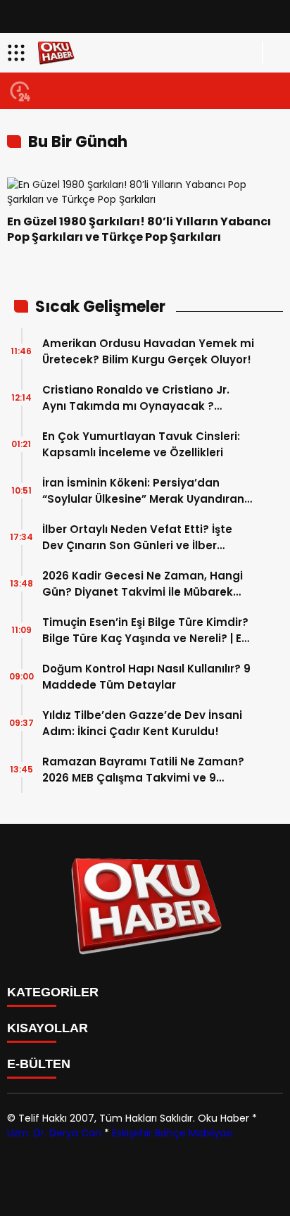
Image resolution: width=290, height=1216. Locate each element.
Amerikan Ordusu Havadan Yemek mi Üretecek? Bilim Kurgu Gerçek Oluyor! (148, 351)
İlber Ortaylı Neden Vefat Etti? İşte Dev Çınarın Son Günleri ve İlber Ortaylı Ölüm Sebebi (137, 537)
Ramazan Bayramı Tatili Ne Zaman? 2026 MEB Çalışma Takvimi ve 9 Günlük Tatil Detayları (143, 770)
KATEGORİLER (53, 992)
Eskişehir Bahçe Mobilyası (172, 1133)
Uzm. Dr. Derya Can (54, 1133)
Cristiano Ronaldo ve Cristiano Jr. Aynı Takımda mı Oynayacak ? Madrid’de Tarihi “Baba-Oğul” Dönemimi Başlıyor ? (135, 398)
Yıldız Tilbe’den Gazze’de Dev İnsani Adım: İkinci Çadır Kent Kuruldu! (142, 723)
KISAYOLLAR (47, 1028)
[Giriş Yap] (273, 53)
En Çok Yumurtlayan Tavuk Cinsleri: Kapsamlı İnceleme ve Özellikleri (141, 444)
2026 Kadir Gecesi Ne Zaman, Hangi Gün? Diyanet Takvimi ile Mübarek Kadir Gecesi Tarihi (142, 584)
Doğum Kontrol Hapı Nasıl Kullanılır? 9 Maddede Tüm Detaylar (146, 676)
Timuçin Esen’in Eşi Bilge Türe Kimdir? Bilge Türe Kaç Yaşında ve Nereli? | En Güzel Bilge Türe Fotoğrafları (145, 630)
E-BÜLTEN (38, 1064)
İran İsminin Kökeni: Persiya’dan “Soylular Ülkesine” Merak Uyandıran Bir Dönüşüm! (143, 491)
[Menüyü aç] (18, 52)
